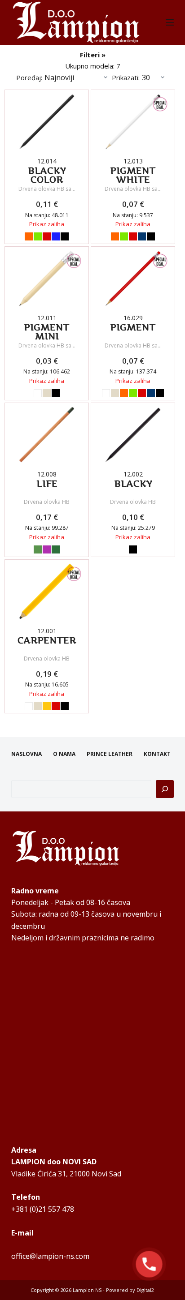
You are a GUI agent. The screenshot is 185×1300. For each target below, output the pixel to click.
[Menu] (170, 22)
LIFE (46, 483)
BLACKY (133, 483)
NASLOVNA (26, 754)
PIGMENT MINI (47, 332)
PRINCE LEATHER (109, 754)
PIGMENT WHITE (133, 175)
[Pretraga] (165, 789)
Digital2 (145, 1290)
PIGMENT (133, 327)
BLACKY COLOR (47, 175)
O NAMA (64, 754)
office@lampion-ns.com (50, 1256)
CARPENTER (47, 640)
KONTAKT (157, 754)
